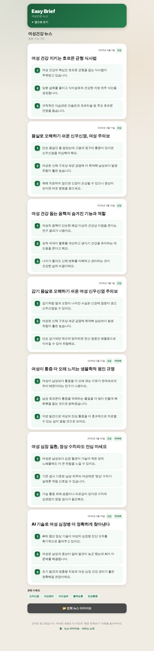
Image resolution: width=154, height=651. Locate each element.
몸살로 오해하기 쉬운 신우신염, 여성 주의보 (71, 135)
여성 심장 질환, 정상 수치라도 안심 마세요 (69, 446)
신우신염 (34, 596)
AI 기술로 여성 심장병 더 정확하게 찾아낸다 (71, 524)
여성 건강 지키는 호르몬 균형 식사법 (64, 58)
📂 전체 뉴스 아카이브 (77, 608)
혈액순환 (78, 596)
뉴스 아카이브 (71, 628)
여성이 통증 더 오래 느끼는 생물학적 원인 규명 (73, 368)
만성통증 (93, 596)
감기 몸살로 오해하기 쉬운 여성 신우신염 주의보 (75, 291)
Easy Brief (43, 11)
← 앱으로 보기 (40, 22)
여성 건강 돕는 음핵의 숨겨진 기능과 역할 (69, 213)
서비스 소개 (88, 628)
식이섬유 (63, 596)
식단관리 (49, 596)
